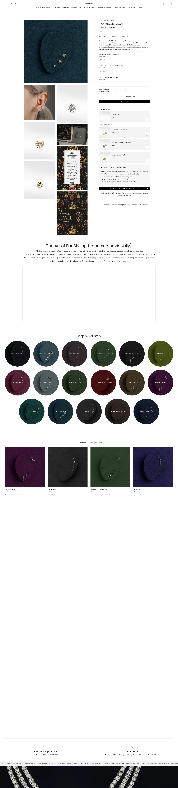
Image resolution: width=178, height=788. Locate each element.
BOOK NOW (54, 755)
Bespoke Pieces (153, 755)
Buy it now (124, 101)
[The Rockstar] (68, 467)
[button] (168, 3)
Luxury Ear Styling (126, 755)
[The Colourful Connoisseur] (110, 467)
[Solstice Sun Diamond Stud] (104, 144)
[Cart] (172, 3)
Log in (122, 205)
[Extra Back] (104, 116)
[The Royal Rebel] (25, 467)
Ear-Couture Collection (106, 21)
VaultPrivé (124, 179)
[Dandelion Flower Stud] (104, 132)
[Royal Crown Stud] (104, 157)
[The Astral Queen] (153, 467)
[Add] (147, 119)
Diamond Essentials (140, 755)
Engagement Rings (111, 755)
